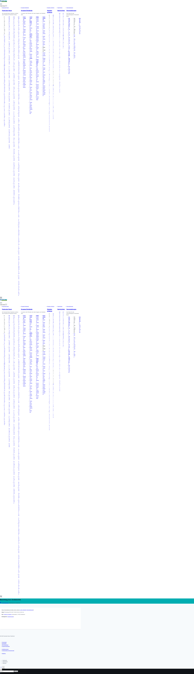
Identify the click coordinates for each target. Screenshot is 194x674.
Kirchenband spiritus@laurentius (37, 36)
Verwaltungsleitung (4, 51)
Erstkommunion (49, 60)
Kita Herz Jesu (18, 36)
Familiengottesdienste (80, 29)
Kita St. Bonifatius (18, 61)
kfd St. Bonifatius (37, 72)
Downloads (4, 642)
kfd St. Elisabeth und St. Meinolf (37, 79)
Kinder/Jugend (24, 18)
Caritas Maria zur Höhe (31, 68)
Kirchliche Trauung (49, 90)
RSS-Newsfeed (5, 644)
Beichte (49, 107)
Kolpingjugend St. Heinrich (24, 66)
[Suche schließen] (1, 669)
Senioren (74, 57)
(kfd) (37, 62)
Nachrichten (61, 10)
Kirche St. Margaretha (14, 163)
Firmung (49, 74)
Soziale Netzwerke (6, 646)
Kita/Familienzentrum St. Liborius (18, 212)
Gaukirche (14, 36)
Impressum (5, 660)
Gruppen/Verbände (26, 10)
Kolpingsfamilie (44, 18)
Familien (74, 43)
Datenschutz (5, 661)
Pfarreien (9, 20)
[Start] (0, 602)
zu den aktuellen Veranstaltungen (26, 609)
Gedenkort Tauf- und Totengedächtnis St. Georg (44, 80)
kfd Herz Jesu (37, 68)
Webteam (4, 123)
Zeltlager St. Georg (24, 86)
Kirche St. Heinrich (8, 614)
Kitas (18, 18)
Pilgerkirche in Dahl (44, 91)
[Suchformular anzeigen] (1, 298)
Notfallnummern (5, 649)
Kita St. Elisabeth (18, 82)
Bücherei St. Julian (31, 55)
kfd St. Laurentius (37, 98)
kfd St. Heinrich (37, 88)
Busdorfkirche (14, 28)
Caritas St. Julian (31, 94)
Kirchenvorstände (4, 100)
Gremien (4, 68)
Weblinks (4, 653)
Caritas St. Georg (31, 79)
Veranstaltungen (71, 10)
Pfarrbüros (4, 61)
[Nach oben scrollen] (1, 668)
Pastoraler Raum (7, 10)
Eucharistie (49, 42)
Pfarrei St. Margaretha (9, 130)
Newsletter (4, 643)
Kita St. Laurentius (18, 195)
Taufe (49, 31)
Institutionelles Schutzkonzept (8, 650)
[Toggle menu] (1, 4)
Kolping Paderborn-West (44, 24)
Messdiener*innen (24, 79)
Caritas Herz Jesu (31, 62)
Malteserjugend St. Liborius (24, 73)
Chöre (37, 17)
